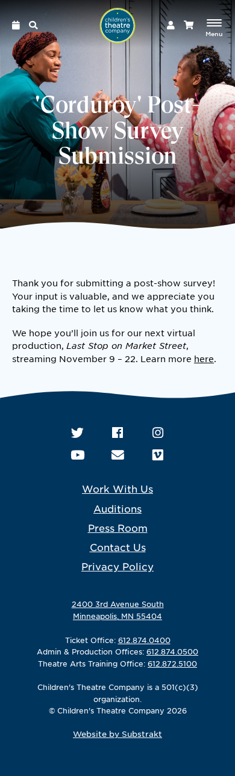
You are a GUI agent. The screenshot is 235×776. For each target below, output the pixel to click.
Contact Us (118, 547)
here (204, 358)
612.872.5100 (172, 663)
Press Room (118, 528)
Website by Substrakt (117, 734)
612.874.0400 (144, 640)
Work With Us (117, 488)
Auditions (117, 508)
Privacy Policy (117, 566)
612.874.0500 (172, 651)
